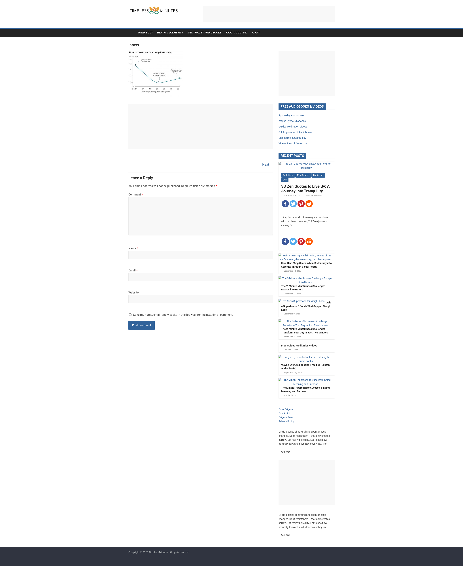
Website (133, 292)
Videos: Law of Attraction (293, 143)
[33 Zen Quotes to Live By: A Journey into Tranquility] (307, 163)
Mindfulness (303, 175)
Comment (135, 194)
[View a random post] (331, 32)
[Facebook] (285, 203)
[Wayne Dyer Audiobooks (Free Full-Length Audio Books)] (306, 357)
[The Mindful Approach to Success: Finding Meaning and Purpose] (306, 379)
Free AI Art (284, 413)
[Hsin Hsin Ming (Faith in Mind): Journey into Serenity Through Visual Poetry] (306, 255)
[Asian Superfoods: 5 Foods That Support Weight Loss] (301, 301)
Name (133, 248)
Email (133, 270)
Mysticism (318, 175)
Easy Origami (286, 409)
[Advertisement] (269, 14)
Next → (267, 164)
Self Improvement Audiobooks (295, 132)
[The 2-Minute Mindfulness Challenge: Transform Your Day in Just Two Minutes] (306, 321)
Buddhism (288, 175)
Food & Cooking (237, 32)
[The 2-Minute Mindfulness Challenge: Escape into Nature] (306, 278)
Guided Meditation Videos (293, 126)
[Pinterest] (301, 203)
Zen (285, 179)
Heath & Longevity (170, 32)
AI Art (256, 32)
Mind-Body (145, 32)
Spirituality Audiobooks (204, 32)
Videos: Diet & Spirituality (292, 137)
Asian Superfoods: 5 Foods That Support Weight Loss (306, 306)
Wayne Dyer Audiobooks (292, 121)
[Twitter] (293, 203)
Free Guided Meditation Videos (299, 345)
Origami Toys (286, 417)
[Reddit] (309, 203)
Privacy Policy (286, 421)
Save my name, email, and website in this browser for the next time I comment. (183, 314)
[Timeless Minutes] (132, 32)
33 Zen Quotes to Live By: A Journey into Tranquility (305, 188)
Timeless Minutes (313, 195)
